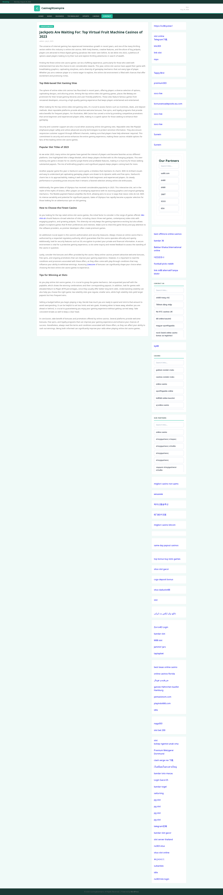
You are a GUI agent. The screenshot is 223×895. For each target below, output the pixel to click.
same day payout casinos (166, 545)
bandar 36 (159, 240)
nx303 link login (161, 879)
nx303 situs (159, 846)
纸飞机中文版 (160, 514)
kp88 (156, 346)
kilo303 (157, 46)
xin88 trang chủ (162, 297)
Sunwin (157, 134)
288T (163, 194)
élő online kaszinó (163, 319)
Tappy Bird (159, 72)
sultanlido (159, 865)
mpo (156, 59)
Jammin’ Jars (160, 646)
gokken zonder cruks (165, 370)
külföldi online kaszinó (165, 398)
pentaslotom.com (162, 696)
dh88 (163, 187)
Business (60, 16)
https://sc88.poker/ (163, 26)
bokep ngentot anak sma (166, 743)
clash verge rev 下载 (163, 760)
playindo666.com (162, 703)
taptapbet (159, 653)
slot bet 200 (159, 730)
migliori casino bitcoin (165, 524)
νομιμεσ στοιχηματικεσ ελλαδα (166, 468)
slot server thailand (163, 839)
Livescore (91, 264)
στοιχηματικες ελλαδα (166, 446)
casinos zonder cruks (165, 377)
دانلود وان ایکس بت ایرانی (165, 613)
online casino (161, 384)
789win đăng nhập (164, 304)
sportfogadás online (164, 391)
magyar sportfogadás (165, 325)
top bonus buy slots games (167, 559)
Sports (86, 16)
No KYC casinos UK (164, 312)
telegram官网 (160, 826)
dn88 (163, 180)
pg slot (157, 799)
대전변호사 (159, 257)
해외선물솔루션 (161, 504)
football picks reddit (164, 263)
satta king (159, 793)
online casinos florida (164, 673)
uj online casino (162, 405)
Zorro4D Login (161, 627)
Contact (107, 16)
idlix (156, 710)
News (49, 16)
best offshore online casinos (168, 234)
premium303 (160, 83)
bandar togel (160, 786)
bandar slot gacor (162, 832)
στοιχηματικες (162, 453)
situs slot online (161, 852)
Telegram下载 (160, 39)
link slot (158, 52)
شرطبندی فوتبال (161, 680)
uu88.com (165, 173)
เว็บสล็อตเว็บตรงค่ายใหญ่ (165, 766)
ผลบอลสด (158, 494)
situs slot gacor (161, 569)
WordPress (135, 892)
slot (156, 600)
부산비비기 (159, 859)
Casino (96, 16)
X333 (163, 201)
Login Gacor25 (161, 780)
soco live (158, 93)
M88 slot (158, 640)
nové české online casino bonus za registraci (166, 334)
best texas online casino (165, 667)
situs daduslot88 (162, 589)
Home (40, 16)
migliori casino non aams (166, 483)
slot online (159, 36)
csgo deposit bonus (163, 579)
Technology (73, 16)
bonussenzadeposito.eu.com (168, 103)
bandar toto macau (163, 773)
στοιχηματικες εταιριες (166, 439)
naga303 (158, 723)
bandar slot (159, 633)
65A (163, 208)
